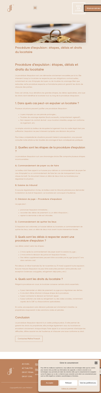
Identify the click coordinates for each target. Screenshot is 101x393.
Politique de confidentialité (69, 388)
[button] (96, 363)
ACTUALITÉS (27, 368)
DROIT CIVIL (27, 376)
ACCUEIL (26, 364)
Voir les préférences (88, 383)
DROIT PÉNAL (28, 372)
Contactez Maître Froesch (29, 339)
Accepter (49, 383)
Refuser (68, 383)
